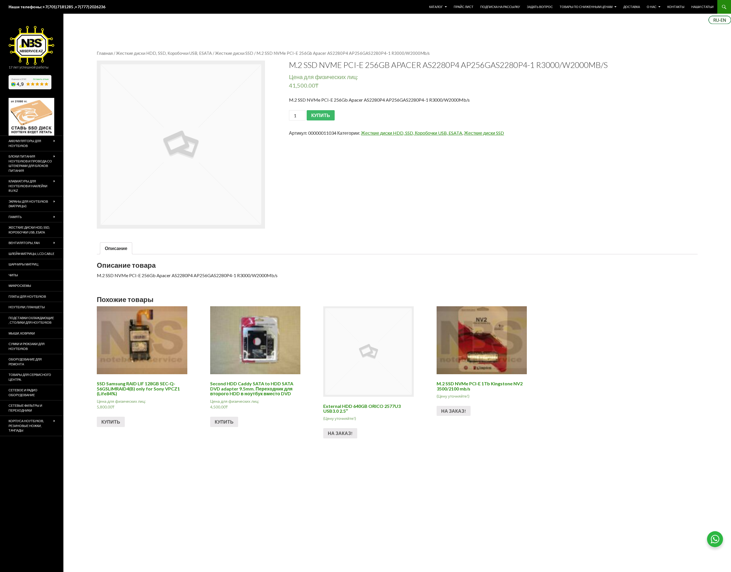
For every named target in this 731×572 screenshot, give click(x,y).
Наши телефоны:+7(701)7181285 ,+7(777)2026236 (57, 6)
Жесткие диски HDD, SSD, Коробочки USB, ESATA (164, 53)
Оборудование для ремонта (25, 361)
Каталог (436, 7)
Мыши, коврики (22, 333)
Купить (110, 421)
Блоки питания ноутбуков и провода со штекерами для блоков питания (30, 163)
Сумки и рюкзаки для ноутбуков (27, 346)
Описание (116, 248)
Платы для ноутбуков (27, 296)
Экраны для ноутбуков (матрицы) (28, 204)
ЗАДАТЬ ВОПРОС (540, 7)
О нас (651, 7)
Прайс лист (463, 7)
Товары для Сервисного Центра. (30, 377)
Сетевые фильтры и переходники (25, 408)
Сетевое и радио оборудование (23, 392)
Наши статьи (702, 7)
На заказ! (340, 433)
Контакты (675, 7)
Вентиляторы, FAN (24, 243)
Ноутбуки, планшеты (27, 307)
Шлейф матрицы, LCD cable (31, 253)
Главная (105, 53)
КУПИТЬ (320, 115)
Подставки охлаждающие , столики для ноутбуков (31, 320)
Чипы (13, 275)
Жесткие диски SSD (234, 53)
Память (15, 217)
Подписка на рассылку (500, 7)
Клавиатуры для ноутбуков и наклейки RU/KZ (28, 185)
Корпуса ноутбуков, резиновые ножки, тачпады (26, 425)
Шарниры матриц (23, 264)
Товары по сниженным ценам (586, 7)
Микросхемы (20, 285)
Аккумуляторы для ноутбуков (25, 143)
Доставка (631, 7)
